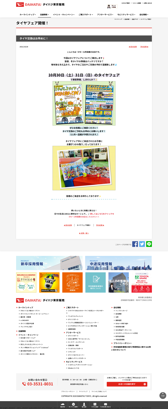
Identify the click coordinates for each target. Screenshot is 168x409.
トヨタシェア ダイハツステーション (80, 365)
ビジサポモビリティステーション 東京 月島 (82, 326)
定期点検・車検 (73, 345)
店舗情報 (43, 14)
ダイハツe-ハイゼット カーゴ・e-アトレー (35, 314)
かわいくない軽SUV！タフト (30, 310)
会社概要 (118, 314)
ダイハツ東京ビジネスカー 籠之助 (32, 354)
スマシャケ (72, 352)
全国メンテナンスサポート (77, 358)
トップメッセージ (121, 310)
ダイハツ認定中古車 (27, 323)
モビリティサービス (125, 14)
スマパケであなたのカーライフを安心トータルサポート (85, 311)
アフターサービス (104, 14)
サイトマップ (83, 391)
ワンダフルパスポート (75, 348)
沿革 (117, 317)
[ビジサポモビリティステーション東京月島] (72, 282)
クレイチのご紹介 (26, 327)
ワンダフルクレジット (75, 316)
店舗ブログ (135, 19)
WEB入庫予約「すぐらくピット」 (79, 339)
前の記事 (133, 47)
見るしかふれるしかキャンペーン (32, 344)
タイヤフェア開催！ (146, 19)
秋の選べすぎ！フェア (28, 338)
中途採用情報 (120, 339)
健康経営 (118, 320)
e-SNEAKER (25, 320)
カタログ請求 (125, 3)
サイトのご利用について (99, 391)
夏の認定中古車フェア (28, 351)
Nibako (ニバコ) (73, 368)
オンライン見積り (73, 407)
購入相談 (84, 407)
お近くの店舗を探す (127, 384)
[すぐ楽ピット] (26, 282)
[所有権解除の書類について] (95, 282)
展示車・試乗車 (26, 317)
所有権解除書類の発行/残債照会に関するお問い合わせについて (131, 348)
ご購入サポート (85, 14)
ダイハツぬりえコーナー (76, 355)
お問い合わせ (148, 3)
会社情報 (143, 14)
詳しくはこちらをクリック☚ (102, 213)
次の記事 (143, 47)
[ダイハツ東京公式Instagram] (49, 282)
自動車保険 (72, 329)
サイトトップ (118, 19)
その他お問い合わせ (105, 407)
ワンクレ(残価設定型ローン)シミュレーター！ (83, 322)
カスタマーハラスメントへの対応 (127, 333)
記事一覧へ (85, 233)
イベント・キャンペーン (63, 14)
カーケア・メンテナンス (76, 342)
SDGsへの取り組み (122, 323)
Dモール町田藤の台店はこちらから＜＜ (84, 216)
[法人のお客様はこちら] (118, 282)
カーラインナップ (27, 14)
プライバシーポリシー (122, 343)
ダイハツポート (73, 319)
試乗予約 (62, 407)
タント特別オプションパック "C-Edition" (35, 347)
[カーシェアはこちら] (142, 282)
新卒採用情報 (120, 336)
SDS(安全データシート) (123, 330)
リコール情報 (137, 3)
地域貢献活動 (120, 327)
